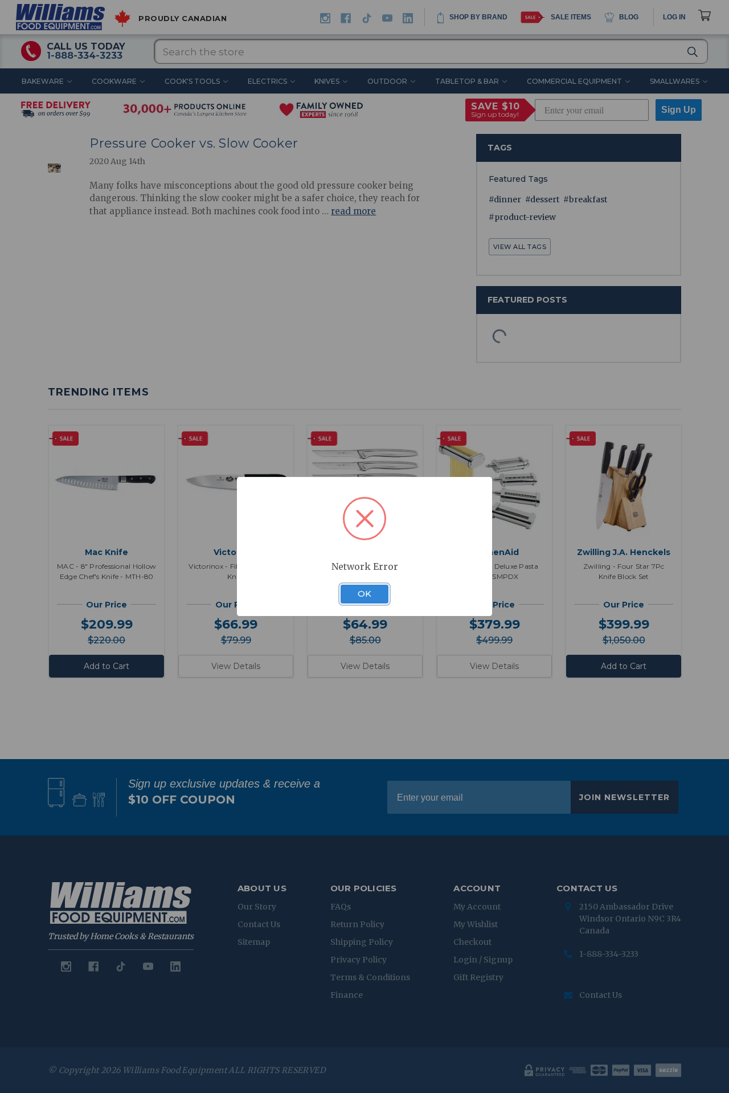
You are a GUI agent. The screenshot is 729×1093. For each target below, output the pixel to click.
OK (364, 594)
